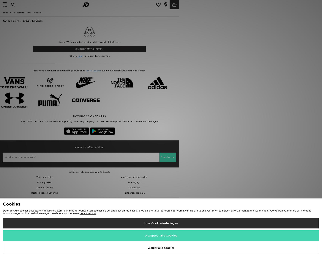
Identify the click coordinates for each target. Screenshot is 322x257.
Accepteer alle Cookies (161, 235)
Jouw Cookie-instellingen (160, 223)
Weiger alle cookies (161, 247)
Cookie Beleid (88, 213)
